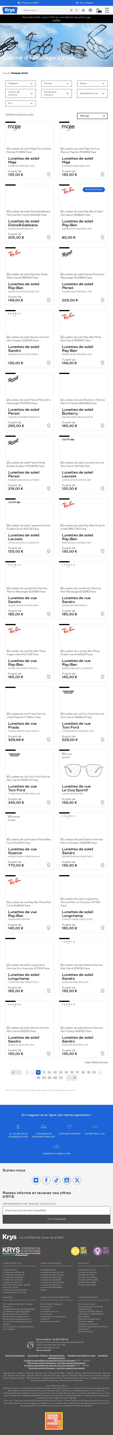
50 (49, 1077)
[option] (20, 83)
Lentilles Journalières (87, 1277)
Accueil (6, 73)
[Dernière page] (74, 1077)
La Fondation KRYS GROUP (91, 1314)
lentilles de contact (11, 1388)
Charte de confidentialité (89, 1319)
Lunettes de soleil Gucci (51, 1285)
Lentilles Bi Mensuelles (88, 1280)
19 (88, 1072)
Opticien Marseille (69, 1376)
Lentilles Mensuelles (87, 1282)
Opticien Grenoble (52, 1376)
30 (38, 1077)
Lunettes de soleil (48, 1270)
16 (71, 1072)
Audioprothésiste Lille (99, 1378)
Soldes (43, 1290)
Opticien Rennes (34, 1376)
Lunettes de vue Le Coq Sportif (76, 789)
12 (49, 1072)
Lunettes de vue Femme (13, 1272)
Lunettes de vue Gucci (13, 1282)
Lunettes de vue (10, 1270)
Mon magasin (86, 3)
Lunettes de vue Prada (23, 726)
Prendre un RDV (30, 3)
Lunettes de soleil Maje (23, 161)
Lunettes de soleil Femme (51, 1272)
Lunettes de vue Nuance (24, 852)
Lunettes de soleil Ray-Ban (77, 224)
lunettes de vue (27, 1388)
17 (77, 1072)
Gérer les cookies (85, 1332)
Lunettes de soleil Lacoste (77, 475)
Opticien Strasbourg (92, 1373)
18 (83, 1072)
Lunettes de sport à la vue (14, 1292)
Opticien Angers (17, 1378)
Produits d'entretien (87, 1285)
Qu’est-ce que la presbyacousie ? (17, 1319)
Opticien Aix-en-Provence (89, 1376)
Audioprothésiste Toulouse (75, 1378)
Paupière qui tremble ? (50, 1322)
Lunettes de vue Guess (13, 1280)
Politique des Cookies (88, 1324)
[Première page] (13, 1072)
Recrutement (84, 1317)
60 (55, 1077)
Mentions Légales (86, 1322)
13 (55, 1072)
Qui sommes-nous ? (87, 1304)
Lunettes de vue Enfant (13, 1277)
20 (94, 1072)
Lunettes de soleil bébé (50, 1280)
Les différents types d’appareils (16, 1312)
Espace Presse (84, 1309)
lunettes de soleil (42, 1388)
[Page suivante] (69, 1077)
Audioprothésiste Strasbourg (44, 1381)
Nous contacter (43, 1350)
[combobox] (20, 83)
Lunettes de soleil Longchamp (77, 915)
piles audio (57, 1388)
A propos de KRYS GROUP (90, 1312)
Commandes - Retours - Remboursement (46, 1356)
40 (44, 1077)
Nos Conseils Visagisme (51, 1304)
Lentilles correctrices (87, 1272)
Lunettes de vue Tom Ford (78, 726)
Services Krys (46, 1307)
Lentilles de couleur (86, 1275)
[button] (98, 10)
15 (66, 1072)
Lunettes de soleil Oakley (51, 1287)
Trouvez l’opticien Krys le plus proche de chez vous (86, 1401)
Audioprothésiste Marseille (71, 1381)
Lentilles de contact (86, 1270)
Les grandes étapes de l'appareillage (19, 1309)
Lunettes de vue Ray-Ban (23, 664)
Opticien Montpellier (17, 1376)
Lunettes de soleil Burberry (77, 412)
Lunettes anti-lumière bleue (15, 1290)
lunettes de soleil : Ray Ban (65, 1398)
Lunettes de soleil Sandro (23, 350)
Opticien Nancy (33, 1378)
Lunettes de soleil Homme (52, 1275)
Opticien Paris (9, 1373)
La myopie (45, 1309)
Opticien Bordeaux (57, 1373)
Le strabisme (46, 1314)
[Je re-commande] (91, 10)
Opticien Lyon (41, 1373)
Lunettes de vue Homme (14, 1275)
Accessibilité (83, 1329)
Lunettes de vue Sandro (23, 601)
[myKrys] (84, 10)
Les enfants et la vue (49, 1312)
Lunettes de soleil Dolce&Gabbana (23, 224)
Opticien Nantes (74, 1373)
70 (61, 1077)
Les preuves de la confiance (90, 1307)
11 (44, 1072)
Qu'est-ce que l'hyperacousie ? (16, 1317)
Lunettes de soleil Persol (77, 287)
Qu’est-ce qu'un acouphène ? (16, 1314)
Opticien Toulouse (25, 1373)
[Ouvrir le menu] (107, 10)
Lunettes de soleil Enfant (51, 1277)
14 (60, 1072)
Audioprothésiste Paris (51, 1378)
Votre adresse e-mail (29, 1204)
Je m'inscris (56, 1219)
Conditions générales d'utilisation (93, 1327)
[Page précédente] (18, 1072)
